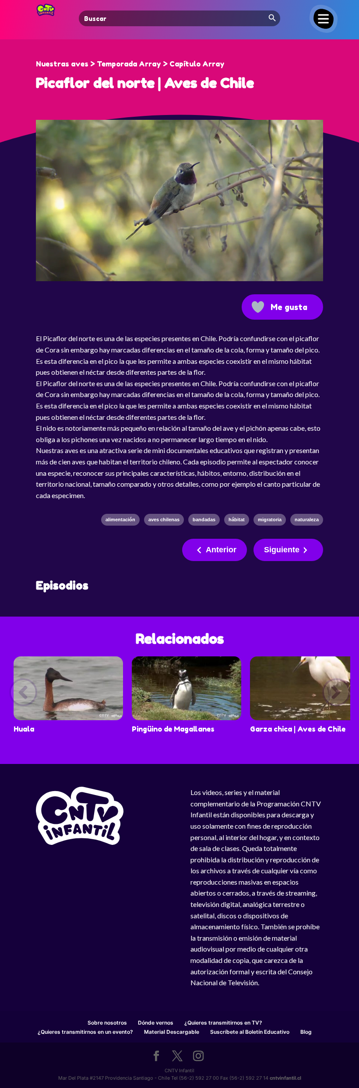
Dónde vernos (155, 1022)
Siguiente (281, 549)
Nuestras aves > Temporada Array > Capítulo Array (130, 63)
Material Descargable (171, 1032)
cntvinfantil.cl (285, 1078)
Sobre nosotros (107, 1022)
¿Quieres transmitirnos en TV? (223, 1022)
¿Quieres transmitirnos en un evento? (85, 1032)
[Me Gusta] (257, 307)
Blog (306, 1032)
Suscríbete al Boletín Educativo (249, 1032)
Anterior (221, 549)
